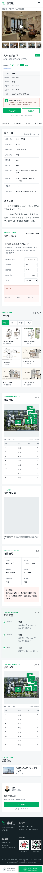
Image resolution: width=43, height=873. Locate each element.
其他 (21, 323)
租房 (32, 827)
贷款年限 (8, 270)
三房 (29, 323)
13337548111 (21, 805)
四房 (13, 323)
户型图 (27, 123)
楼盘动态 (21, 829)
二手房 (28, 827)
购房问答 (35, 829)
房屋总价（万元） (10, 259)
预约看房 (30, 111)
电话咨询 (12, 111)
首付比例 (8, 265)
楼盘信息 (5, 123)
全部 (5, 323)
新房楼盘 (21, 827)
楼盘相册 (17, 123)
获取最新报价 (7, 69)
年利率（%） (9, 275)
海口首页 (4, 9)
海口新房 (11, 9)
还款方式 (8, 280)
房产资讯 (28, 829)
